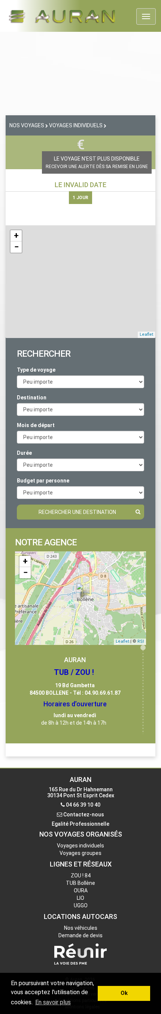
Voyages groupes (80, 853)
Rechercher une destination (77, 512)
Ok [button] (124, 993)
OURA (81, 890)
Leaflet (146, 334)
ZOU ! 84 (81, 876)
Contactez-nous (83, 814)
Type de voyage (36, 370)
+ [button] (16, 235)
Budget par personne (43, 481)
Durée (24, 453)
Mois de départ (36, 425)
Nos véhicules (80, 928)
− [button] (16, 247)
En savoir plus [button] (53, 1002)
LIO (80, 898)
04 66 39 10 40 (83, 805)
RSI (140, 641)
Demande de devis (80, 935)
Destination (31, 398)
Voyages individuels (80, 846)
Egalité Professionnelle (80, 824)
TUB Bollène (80, 883)
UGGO (81, 905)
